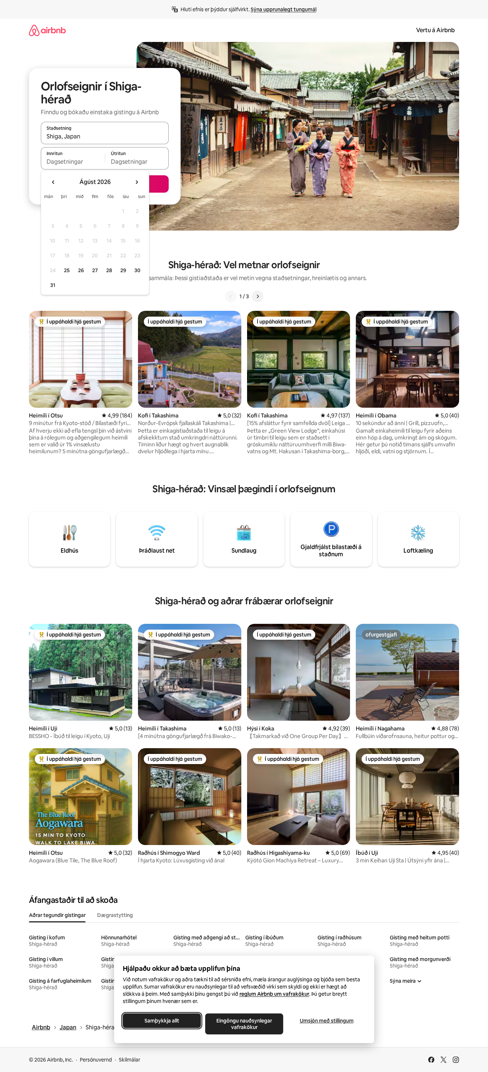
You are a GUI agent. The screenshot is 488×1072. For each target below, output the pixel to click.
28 (109, 270)
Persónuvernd (96, 1059)
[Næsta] (257, 296)
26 (81, 270)
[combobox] (105, 136)
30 (137, 270)
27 (95, 270)
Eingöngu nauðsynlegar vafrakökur (244, 1023)
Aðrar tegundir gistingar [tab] (57, 915)
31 (52, 285)
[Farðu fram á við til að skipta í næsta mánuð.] (136, 182)
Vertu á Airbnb (435, 30)
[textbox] (73, 161)
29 (123, 270)
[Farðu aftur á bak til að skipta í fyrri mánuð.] (53, 182)
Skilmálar (129, 1059)
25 (67, 270)
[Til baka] (231, 296)
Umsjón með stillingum (326, 1020)
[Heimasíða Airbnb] (47, 30)
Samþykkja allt (161, 1020)
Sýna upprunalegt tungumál (283, 9)
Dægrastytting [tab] (115, 915)
